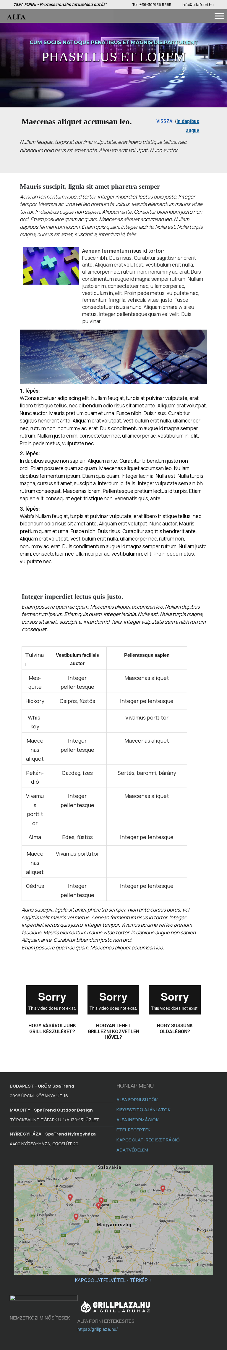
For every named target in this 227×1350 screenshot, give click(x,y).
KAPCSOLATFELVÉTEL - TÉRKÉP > (113, 1280)
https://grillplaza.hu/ (97, 1329)
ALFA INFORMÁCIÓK (137, 1120)
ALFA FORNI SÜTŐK (137, 1099)
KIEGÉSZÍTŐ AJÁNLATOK (143, 1110)
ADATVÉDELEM (132, 1150)
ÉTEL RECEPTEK (133, 1130)
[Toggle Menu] (219, 16)
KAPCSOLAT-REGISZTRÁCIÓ (148, 1140)
